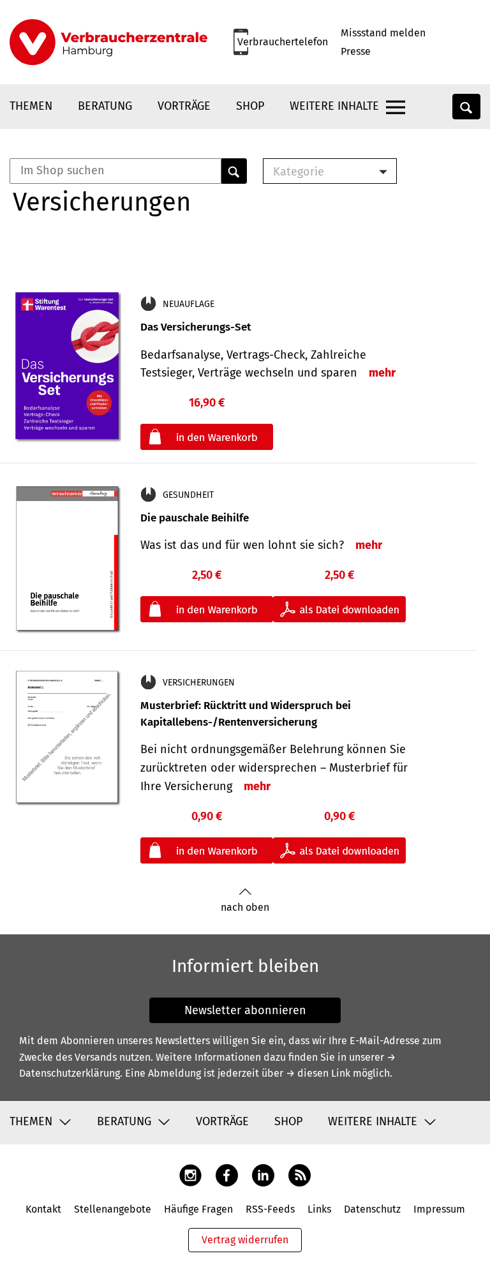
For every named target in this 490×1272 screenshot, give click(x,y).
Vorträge (184, 106)
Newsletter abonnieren (245, 1010)
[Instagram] (190, 1175)
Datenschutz (372, 1209)
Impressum (439, 1209)
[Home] (108, 42)
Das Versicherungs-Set (195, 327)
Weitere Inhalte (334, 106)
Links (319, 1209)
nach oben (245, 907)
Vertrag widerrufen (245, 1240)
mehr (382, 373)
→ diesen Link (318, 1073)
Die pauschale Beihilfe (194, 518)
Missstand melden (383, 33)
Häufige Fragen (198, 1209)
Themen (31, 106)
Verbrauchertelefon (282, 42)
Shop (250, 106)
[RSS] (299, 1175)
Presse (356, 51)
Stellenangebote (112, 1209)
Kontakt (43, 1209)
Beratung (105, 106)
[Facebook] (227, 1175)
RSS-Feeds (270, 1209)
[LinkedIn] (263, 1175)
